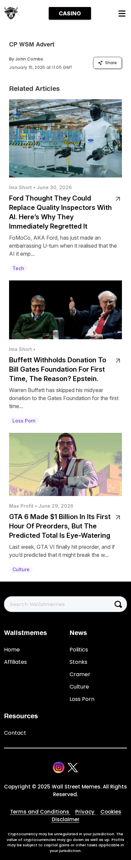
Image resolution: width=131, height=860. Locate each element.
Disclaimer (66, 819)
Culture (79, 687)
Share (111, 63)
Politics (79, 649)
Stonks (78, 662)
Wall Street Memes (76, 786)
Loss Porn (82, 699)
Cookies (110, 811)
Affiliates (15, 662)
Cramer (80, 674)
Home (12, 649)
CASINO (70, 13)
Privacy (85, 811)
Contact (15, 733)
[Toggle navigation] (121, 13)
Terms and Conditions (40, 811)
